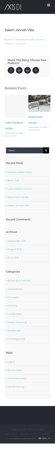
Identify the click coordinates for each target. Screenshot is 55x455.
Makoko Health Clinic (20, 172)
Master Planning (17, 322)
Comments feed (17, 378)
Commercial (15, 289)
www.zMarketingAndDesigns (22, 438)
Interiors (12, 305)
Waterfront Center (18, 197)
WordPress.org (16, 386)
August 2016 (15, 249)
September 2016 (17, 240)
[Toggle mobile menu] (48, 5)
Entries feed (14, 370)
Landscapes (14, 313)
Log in (11, 361)
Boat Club (13, 180)
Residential (14, 330)
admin (10, 39)
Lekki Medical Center (20, 188)
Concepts (13, 297)
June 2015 (13, 257)
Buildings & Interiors (19, 280)
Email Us (45, 438)
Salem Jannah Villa (18, 205)
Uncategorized (16, 338)
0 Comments (20, 43)
